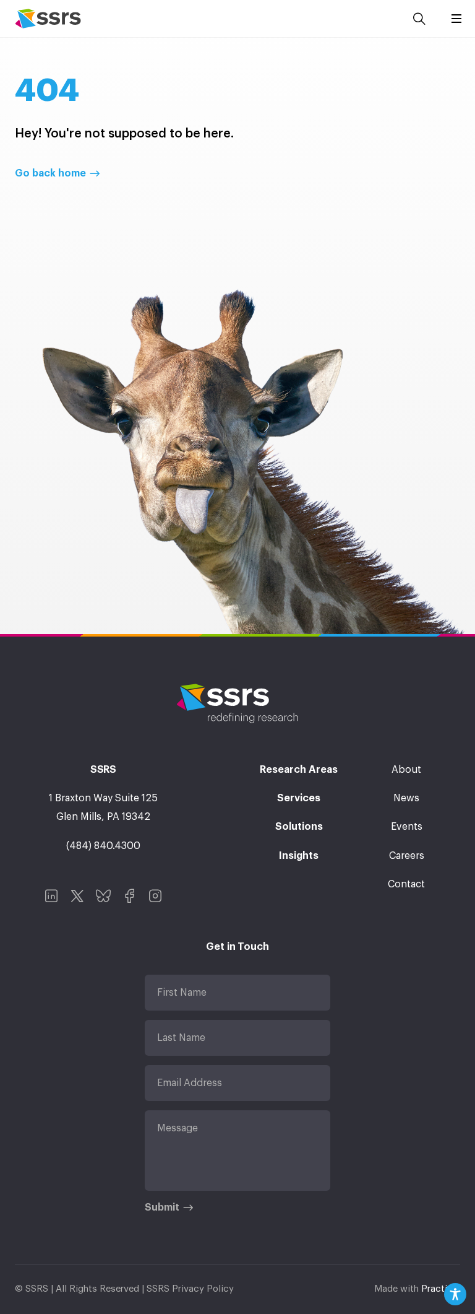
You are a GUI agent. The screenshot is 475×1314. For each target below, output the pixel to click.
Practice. (440, 1289)
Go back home (50, 173)
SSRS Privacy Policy (190, 1289)
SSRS (48, 18)
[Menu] (456, 18)
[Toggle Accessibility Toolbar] (455, 1294)
